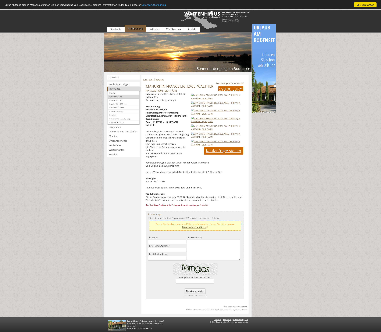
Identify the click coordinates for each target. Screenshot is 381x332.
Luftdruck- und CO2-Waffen (123, 131)
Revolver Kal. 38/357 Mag (119, 119)
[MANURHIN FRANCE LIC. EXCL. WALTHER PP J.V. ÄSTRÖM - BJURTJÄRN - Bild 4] (217, 129)
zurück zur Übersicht (153, 79)
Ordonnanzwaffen (118, 140)
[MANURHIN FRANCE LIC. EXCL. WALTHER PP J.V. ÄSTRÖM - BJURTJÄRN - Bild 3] (217, 121)
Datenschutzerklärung (194, 227)
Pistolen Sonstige (116, 111)
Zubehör (113, 154)
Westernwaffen (116, 149)
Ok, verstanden (365, 5)
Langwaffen (115, 126)
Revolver (113, 115)
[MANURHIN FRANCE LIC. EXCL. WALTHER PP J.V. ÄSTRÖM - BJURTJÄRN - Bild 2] (217, 113)
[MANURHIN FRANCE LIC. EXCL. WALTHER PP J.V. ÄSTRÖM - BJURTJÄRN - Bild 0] (217, 98)
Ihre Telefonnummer (159, 245)
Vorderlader (115, 145)
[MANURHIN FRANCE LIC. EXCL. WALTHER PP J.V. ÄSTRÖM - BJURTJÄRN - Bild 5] (217, 137)
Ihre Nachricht (195, 237)
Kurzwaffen (115, 88)
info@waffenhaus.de (230, 19)
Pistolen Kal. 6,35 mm (118, 104)
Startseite (115, 29)
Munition (113, 136)
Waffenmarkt (135, 28)
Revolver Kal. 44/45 (117, 122)
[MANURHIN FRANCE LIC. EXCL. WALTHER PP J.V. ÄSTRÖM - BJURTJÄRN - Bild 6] (217, 144)
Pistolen (112, 93)
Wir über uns (173, 29)
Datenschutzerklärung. (154, 5)
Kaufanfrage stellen (223, 150)
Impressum (227, 319)
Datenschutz (238, 319)
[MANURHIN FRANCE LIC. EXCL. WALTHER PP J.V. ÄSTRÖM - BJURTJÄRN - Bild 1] (217, 106)
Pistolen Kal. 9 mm (117, 107)
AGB (246, 319)
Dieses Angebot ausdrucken (230, 83)
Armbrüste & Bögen (119, 84)
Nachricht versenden (195, 291)
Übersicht (114, 77)
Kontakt (192, 29)
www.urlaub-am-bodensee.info (139, 328)
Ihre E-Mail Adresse (158, 254)
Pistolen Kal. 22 (115, 96)
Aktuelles (154, 29)
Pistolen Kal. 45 (115, 100)
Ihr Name (153, 237)
